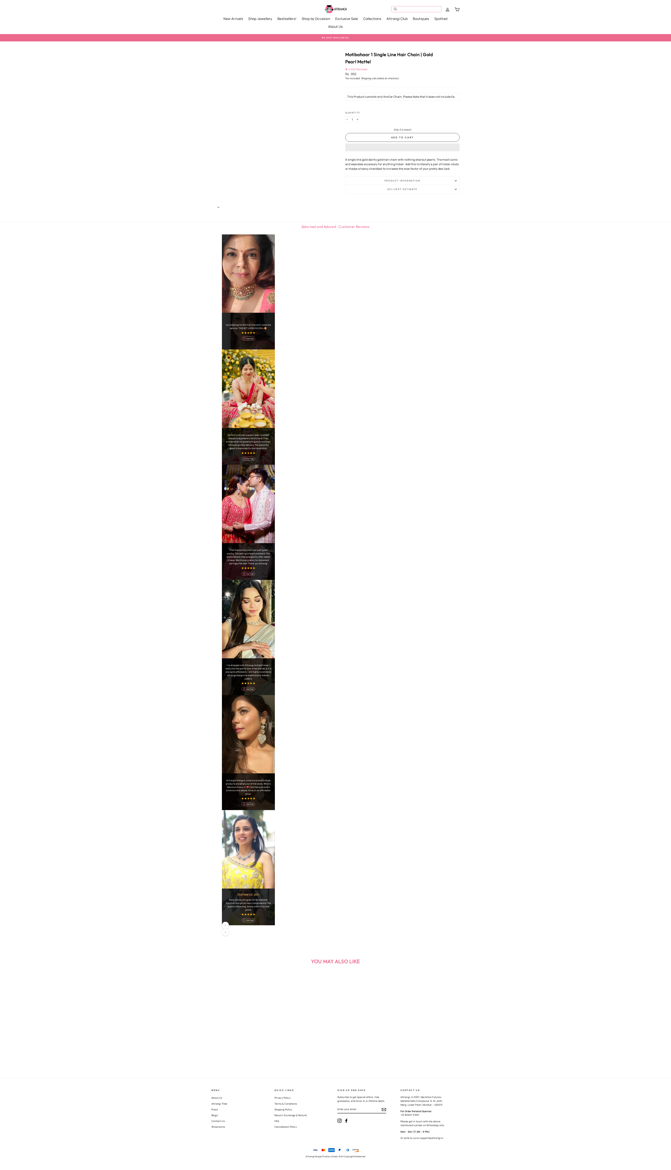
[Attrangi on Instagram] (339, 1121)
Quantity (352, 112)
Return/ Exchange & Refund (291, 1115)
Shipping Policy (283, 1109)
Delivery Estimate (402, 189)
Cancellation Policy (286, 1126)
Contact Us (218, 1121)
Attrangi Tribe (219, 1103)
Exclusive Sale (346, 18)
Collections (372, 18)
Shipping (366, 78)
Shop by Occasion (316, 18)
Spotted (441, 18)
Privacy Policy (283, 1097)
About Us (335, 26)
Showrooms (218, 1126)
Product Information (402, 180)
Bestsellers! (287, 18)
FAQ (277, 1121)
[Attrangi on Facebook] (346, 1121)
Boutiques (421, 18)
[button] (402, 147)
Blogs (214, 1115)
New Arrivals (233, 18)
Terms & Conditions (286, 1103)
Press (214, 1109)
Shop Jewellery (260, 18)
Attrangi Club (397, 18)
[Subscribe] (384, 1109)
